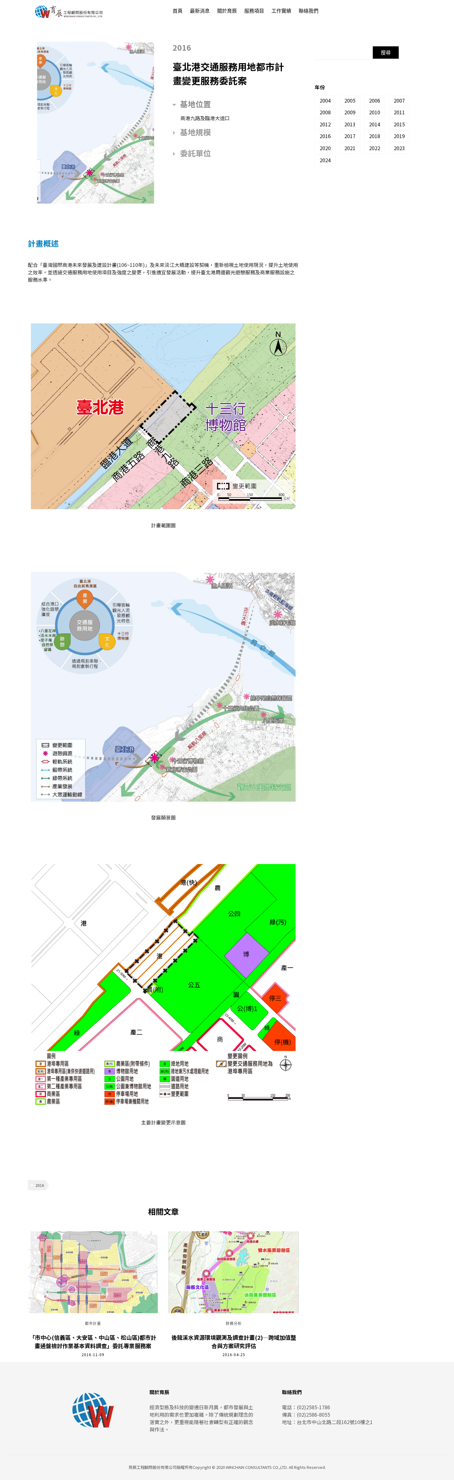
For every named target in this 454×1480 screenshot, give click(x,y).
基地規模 (195, 131)
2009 (349, 112)
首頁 (178, 11)
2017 (349, 136)
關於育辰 (227, 11)
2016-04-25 (233, 1354)
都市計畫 (93, 1323)
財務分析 (234, 1323)
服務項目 (254, 11)
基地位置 (195, 103)
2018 (374, 136)
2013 (349, 124)
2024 (325, 160)
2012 (325, 124)
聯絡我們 (308, 11)
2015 (399, 124)
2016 (40, 1185)
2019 (399, 136)
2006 (374, 100)
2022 (374, 148)
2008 (325, 112)
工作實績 (281, 11)
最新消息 (200, 11)
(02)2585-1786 (313, 1407)
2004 (325, 100)
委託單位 (195, 152)
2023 (399, 148)
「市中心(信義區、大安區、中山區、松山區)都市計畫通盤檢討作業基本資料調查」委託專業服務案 (92, 1341)
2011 (399, 112)
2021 (349, 148)
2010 (374, 112)
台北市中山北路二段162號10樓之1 (335, 1422)
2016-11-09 (93, 1354)
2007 (399, 100)
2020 (325, 148)
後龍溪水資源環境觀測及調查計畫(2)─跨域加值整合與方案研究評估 (233, 1341)
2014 (374, 124)
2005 (349, 100)
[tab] (231, 104)
